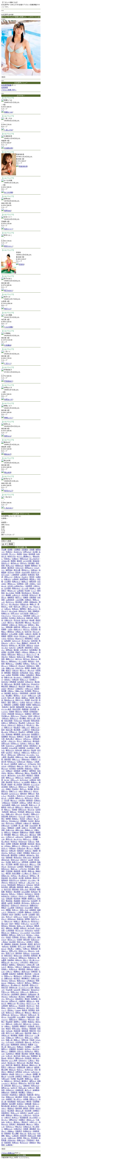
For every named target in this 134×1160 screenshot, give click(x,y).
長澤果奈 (31, 1010)
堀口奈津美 (19, 622)
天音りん (31, 841)
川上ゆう (25, 577)
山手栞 (3, 741)
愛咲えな (7, 832)
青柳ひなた (21, 1140)
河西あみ (12, 848)
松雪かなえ (13, 969)
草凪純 (11, 711)
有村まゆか (21, 1101)
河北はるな (29, 930)
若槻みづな (5, 876)
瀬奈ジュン (16, 759)
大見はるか (12, 1140)
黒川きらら (10, 602)
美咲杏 (30, 944)
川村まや (15, 670)
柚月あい (11, 773)
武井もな (12, 980)
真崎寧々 (17, 1021)
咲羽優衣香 (24, 1117)
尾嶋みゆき (26, 990)
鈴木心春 (18, 750)
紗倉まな (7, 579)
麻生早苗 (4, 686)
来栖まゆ (29, 969)
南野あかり (23, 958)
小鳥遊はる (30, 980)
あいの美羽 (33, 1117)
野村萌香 (15, 675)
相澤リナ (18, 597)
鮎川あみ (29, 707)
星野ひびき (22, 809)
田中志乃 (17, 1081)
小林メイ (9, 971)
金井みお (5, 946)
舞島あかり (21, 885)
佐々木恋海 (18, 784)
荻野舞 (27, 919)
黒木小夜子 (10, 739)
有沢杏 (22, 818)
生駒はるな (21, 1008)
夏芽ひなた (21, 980)
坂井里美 (36, 857)
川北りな (20, 1051)
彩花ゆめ (9, 734)
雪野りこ (15, 702)
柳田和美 (20, 887)
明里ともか (15, 992)
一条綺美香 (15, 574)
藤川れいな (26, 921)
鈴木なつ (15, 1117)
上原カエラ (16, 595)
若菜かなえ (35, 903)
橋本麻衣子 (26, 978)
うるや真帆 (8, 327)
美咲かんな (19, 777)
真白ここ (4, 1051)
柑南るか (9, 1115)
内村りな (4, 821)
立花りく (9, 1122)
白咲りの (31, 1088)
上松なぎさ (19, 837)
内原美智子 (5, 1113)
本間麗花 (26, 853)
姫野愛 (8, 818)
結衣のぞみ (26, 901)
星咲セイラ (34, 985)
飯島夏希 (17, 734)
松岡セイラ (35, 752)
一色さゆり (8, 508)
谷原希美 (13, 764)
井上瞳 (27, 736)
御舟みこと (18, 1115)
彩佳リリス (35, 853)
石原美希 (28, 586)
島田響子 (22, 1092)
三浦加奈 (22, 855)
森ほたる (12, 1069)
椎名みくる (12, 590)
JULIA (16, 636)
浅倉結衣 (26, 1085)
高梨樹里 (7, 1133)
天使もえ (17, 752)
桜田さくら (14, 718)
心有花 (22, 702)
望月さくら (12, 939)
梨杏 (3, 730)
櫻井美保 (15, 889)
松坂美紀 (11, 960)
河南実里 (34, 971)
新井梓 (24, 871)
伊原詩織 (11, 714)
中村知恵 (21, 812)
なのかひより (14, 793)
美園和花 (12, 1051)
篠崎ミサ (33, 604)
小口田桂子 (30, 748)
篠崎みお (28, 912)
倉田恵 (36, 1067)
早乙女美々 (12, 796)
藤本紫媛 (23, 844)
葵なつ (25, 960)
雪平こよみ (22, 946)
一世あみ (4, 942)
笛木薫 (30, 789)
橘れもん (28, 622)
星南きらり (13, 787)
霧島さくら (19, 798)
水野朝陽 (29, 732)
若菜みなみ (12, 919)
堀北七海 (9, 730)
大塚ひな (17, 577)
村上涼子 (36, 622)
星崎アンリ (13, 791)
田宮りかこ (8, 246)
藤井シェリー (33, 609)
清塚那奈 (7, 944)
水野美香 (25, 862)
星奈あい (11, 1010)
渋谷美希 (33, 709)
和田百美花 (35, 720)
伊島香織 (12, 682)
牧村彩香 (18, 1108)
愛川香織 (17, 730)
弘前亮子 (28, 837)
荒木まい (12, 894)
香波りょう (33, 805)
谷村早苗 (34, 641)
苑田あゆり (21, 964)
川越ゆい (18, 949)
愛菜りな (4, 791)
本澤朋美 (28, 691)
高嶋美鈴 (4, 1104)
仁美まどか (30, 723)
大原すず (20, 983)
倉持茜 (16, 864)
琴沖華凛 (34, 1138)
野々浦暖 (15, 1133)
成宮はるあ (5, 860)
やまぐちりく (6, 615)
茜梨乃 (3, 907)
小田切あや (12, 766)
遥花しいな (21, 926)
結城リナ (17, 921)
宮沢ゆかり (29, 894)
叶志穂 (27, 590)
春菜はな (15, 609)
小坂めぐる (13, 625)
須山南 (11, 1074)
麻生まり (28, 1012)
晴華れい (36, 983)
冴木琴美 (26, 955)
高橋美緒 (25, 709)
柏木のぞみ (12, 556)
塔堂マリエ (19, 700)
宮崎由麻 (28, 1104)
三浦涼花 (32, 780)
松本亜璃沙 (33, 650)
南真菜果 (17, 871)
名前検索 (4, 87)
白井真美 (20, 682)
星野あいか (19, 1012)
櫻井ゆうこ (26, 570)
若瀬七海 (29, 618)
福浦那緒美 (15, 1044)
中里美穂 (9, 871)
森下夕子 (37, 944)
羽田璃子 (17, 914)
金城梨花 (36, 1090)
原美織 (35, 837)
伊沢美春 (28, 1110)
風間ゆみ (34, 565)
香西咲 (13, 561)
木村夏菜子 (35, 734)
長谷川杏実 (16, 709)
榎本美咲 (22, 969)
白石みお (29, 885)
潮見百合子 (5, 905)
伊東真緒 (15, 844)
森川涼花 (34, 736)
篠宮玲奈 (28, 974)
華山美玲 (22, 723)
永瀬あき (15, 558)
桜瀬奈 (21, 1035)
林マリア (37, 803)
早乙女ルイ (23, 636)
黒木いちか (10, 565)
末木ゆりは (29, 1069)
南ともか (31, 670)
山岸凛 (10, 903)
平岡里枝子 (8, 381)
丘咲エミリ (18, 917)
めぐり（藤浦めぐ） (24, 556)
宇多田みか (19, 907)
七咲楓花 (17, 549)
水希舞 (8, 844)
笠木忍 (25, 746)
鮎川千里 (7, 889)
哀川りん (26, 629)
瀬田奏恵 (32, 1129)
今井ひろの (19, 568)
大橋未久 (28, 600)
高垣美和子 (19, 999)
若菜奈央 (28, 878)
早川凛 (6, 800)
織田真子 (4, 634)
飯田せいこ (13, 1006)
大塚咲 (21, 634)
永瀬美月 (18, 1076)
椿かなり (13, 800)
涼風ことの (26, 727)
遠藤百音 (22, 1094)
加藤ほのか (34, 905)
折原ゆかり (30, 666)
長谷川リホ (35, 572)
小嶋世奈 (22, 1001)
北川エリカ (16, 641)
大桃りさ (36, 716)
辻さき (35, 766)
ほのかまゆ (26, 734)
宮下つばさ (5, 574)
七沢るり (34, 627)
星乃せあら (8, 290)
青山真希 (36, 1076)
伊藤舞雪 (12, 1049)
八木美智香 (10, 930)
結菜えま (22, 882)
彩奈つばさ (27, 857)
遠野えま (32, 1081)
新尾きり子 (10, 1012)
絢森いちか (16, 805)
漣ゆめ (17, 698)
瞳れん (27, 773)
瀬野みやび (13, 1120)
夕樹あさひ (6, 803)
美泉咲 (31, 698)
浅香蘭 (35, 1074)
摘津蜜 (16, 928)
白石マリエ (12, 1008)
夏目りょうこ (17, 1085)
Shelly (11, 923)
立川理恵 (7, 588)
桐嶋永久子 (13, 686)
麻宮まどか (10, 750)
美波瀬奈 (17, 901)
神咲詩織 (9, 627)
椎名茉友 (9, 901)
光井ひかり (33, 917)
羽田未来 (26, 784)
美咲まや (23, 1015)
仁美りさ (9, 1056)
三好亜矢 (20, 866)
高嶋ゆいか (29, 830)
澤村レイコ (8, 577)
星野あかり (29, 568)
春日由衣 (36, 741)
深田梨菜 (17, 771)
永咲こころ (14, 780)
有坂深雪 (17, 1031)
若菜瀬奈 (13, 946)
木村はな (5, 718)
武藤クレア (34, 613)
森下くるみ (5, 1044)
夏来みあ (25, 1065)
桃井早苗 (28, 1033)
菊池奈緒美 (21, 1124)
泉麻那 (25, 597)
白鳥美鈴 (20, 768)
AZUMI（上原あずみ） (16, 586)
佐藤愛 (22, 704)
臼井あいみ (13, 958)
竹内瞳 (13, 1079)
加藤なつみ (8, 112)
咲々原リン (18, 1099)
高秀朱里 (34, 955)
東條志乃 (11, 1072)
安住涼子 (32, 636)
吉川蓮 (21, 878)
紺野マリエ (19, 1037)
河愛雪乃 (4, 964)
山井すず (14, 1088)
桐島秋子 (23, 1026)
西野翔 (10, 636)
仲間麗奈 (23, 821)
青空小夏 (17, 570)
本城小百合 (35, 730)
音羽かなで (8, 491)
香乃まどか (24, 1142)
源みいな (28, 1042)
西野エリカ (32, 937)
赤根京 (8, 789)
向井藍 (8, 862)
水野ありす (8, 399)
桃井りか (4, 850)
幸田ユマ (18, 967)
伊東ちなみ (5, 825)
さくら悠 (25, 588)
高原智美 (7, 1142)
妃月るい (28, 1049)
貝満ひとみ (19, 757)
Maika (25, 554)
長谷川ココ (21, 796)
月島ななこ (26, 846)
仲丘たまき (24, 864)
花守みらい (15, 1015)
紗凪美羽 (12, 974)
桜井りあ (17, 606)
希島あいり (33, 652)
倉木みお (29, 926)
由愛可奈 (17, 627)
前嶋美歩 (36, 611)
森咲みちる (30, 812)
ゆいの (6, 764)
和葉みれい (29, 768)
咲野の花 (25, 1040)
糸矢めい (7, 679)
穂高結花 (4, 880)
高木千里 (4, 987)
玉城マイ (25, 828)
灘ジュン (29, 848)
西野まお (12, 935)
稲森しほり (10, 814)
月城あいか (10, 1037)
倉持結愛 (32, 757)
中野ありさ (13, 732)
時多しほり (23, 1088)
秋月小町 (31, 1106)
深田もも (7, 436)
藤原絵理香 (20, 707)
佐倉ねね (26, 967)
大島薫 (35, 839)
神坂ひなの (34, 962)
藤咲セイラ (16, 846)
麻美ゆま (11, 631)
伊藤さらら (26, 752)
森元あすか (35, 990)
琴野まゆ (29, 657)
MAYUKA (4, 682)
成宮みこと (30, 1120)
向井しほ (11, 807)
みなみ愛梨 (26, 891)
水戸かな (36, 1042)
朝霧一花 (9, 1040)
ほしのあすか (34, 558)
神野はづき (5, 962)
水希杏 (29, 803)
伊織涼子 (34, 759)
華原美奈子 (29, 866)
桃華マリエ (8, 727)
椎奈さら (36, 1012)
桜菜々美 (11, 698)
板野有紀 (9, 570)
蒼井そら (11, 622)
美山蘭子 (9, 695)
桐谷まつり (5, 933)
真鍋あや (32, 1142)
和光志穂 (26, 720)
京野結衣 (18, 823)
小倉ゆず (28, 634)
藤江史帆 (4, 1069)
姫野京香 (32, 581)
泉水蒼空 (20, 1049)
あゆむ (36, 707)
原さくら (32, 1097)
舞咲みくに (12, 584)
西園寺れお (24, 832)
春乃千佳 (31, 1083)
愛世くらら (29, 1037)
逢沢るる (32, 834)
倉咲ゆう (31, 625)
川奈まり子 (12, 725)
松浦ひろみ (26, 684)
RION (11, 914)
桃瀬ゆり (17, 971)
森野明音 (32, 771)
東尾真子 (9, 891)
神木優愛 (7, 834)
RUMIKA (12, 618)
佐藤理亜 (20, 974)
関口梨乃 (17, 727)
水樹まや (23, 928)
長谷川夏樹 (16, 873)
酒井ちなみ (8, 684)
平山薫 (3, 549)
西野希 (19, 1138)
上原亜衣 (23, 574)
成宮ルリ (18, 739)
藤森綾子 (25, 643)
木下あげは (5, 994)
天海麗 (31, 549)
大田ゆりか (10, 1090)
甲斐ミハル (5, 992)
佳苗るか (34, 570)
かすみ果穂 (13, 634)
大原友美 (31, 1026)
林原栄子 (29, 775)
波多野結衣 (24, 579)
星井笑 (36, 894)
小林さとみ (29, 688)
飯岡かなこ (10, 663)
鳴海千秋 (32, 1031)
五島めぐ (29, 1092)
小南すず (7, 1117)
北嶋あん (11, 1131)
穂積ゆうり (8, 1081)
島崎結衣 (11, 828)
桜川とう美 (31, 718)
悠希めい (26, 663)
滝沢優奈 (31, 563)
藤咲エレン (5, 985)
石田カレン (10, 1126)
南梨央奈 (15, 673)
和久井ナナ (30, 725)
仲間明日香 (21, 1067)
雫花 (36, 1069)
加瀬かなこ (34, 992)
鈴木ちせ (12, 853)
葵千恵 (36, 789)
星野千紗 (36, 714)
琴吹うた (26, 1138)
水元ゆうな (18, 552)
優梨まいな (30, 1001)
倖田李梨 (7, 759)
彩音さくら (23, 951)
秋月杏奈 (4, 887)
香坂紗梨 (32, 1028)
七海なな (7, 609)
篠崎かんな (8, 1129)
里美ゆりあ (24, 604)
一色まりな (12, 741)
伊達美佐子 (14, 1094)
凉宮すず (23, 860)
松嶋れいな (5, 613)
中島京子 (20, 894)
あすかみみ (24, 780)
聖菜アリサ (10, 953)
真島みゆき (26, 759)
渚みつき (23, 1133)
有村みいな (23, 1106)
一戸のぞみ (23, 869)
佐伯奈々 (32, 588)
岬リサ (3, 755)
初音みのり (23, 611)
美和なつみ (12, 755)
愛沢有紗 (25, 1053)
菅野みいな (26, 627)
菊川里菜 (17, 684)
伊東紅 (22, 675)
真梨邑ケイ (32, 898)
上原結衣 (15, 579)
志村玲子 (28, 777)
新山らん (34, 659)
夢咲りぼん (16, 1028)
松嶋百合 (4, 1074)
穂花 (29, 611)
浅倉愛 (35, 850)
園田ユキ (9, 1024)
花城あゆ (15, 832)
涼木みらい (27, 739)
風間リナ (4, 1049)
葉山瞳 (36, 848)
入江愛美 (7, 581)
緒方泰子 (17, 978)
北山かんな (24, 905)
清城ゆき (23, 994)
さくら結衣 (23, 661)
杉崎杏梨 (22, 748)
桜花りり (36, 1104)
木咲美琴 (23, 1136)
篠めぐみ (20, 766)
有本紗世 (5, 812)
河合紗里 (22, 1006)
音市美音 (34, 629)
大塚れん (22, 803)
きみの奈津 (33, 825)
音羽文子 (11, 1058)
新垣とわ (18, 960)
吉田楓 (25, 1099)
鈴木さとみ (23, 625)
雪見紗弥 (36, 561)
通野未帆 (12, 887)
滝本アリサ (21, 935)
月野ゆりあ (5, 1015)
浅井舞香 (7, 693)
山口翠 (30, 1113)
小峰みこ (7, 1026)
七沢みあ (9, 1031)
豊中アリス (10, 1033)
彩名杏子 (5, 707)
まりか (24, 695)
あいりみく (15, 962)
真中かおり (29, 798)
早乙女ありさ (14, 821)
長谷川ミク (5, 563)
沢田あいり (15, 743)
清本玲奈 (18, 953)
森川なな (14, 1083)
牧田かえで (21, 725)
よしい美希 (13, 1060)
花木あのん (30, 855)
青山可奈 (22, 686)
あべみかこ (18, 677)
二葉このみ (8, 130)
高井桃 (35, 634)
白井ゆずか (5, 896)
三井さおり (35, 1072)
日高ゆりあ (21, 761)
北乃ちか (11, 572)
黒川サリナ (30, 1006)
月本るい (14, 876)
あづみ (6, 780)
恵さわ (35, 791)
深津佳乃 (23, 1044)
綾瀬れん (25, 698)
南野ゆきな (13, 723)
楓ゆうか (15, 834)
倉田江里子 (31, 946)
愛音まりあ (18, 955)
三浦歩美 (15, 1136)
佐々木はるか (14, 604)
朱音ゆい (7, 558)
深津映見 (20, 584)
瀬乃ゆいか (15, 563)
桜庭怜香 (30, 1094)
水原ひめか (13, 996)
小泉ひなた (27, 1115)
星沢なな (23, 563)
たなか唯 (11, 1076)
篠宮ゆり (31, 661)
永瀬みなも (27, 1126)
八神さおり (27, 976)
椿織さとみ (12, 1003)
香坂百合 (20, 919)
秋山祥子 (22, 732)
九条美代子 (10, 1053)
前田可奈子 (8, 955)
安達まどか (35, 939)
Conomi (18, 1010)
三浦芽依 (9, 1145)
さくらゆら (30, 755)
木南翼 (25, 1129)
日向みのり (23, 1060)
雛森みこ (34, 782)
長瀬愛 (10, 549)
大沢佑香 (25, 595)
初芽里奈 (31, 844)
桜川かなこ (35, 921)
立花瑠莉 (31, 914)
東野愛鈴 (7, 673)
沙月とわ (26, 1072)
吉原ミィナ (35, 615)
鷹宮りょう (21, 654)
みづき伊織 (8, 192)
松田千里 (9, 1065)
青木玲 (31, 577)
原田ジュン (15, 716)
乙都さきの (18, 1024)
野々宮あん (21, 1003)
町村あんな (12, 761)
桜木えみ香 (5, 855)
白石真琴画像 (6, 85)
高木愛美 (15, 1026)
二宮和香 (20, 912)
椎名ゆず (7, 454)
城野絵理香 (30, 996)
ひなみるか (30, 796)
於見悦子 (20, 1104)
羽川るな (4, 980)
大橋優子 (36, 1110)
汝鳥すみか (27, 741)
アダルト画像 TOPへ (8, 90)
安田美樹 (27, 615)
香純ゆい (15, 818)
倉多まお (26, 750)
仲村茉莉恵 (24, 693)
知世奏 (31, 1053)
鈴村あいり (13, 645)
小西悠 (25, 602)
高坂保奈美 (23, 166)
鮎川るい (15, 693)
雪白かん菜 (19, 1110)
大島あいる (19, 631)
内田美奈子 (33, 746)
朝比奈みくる (9, 700)
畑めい (8, 1136)
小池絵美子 (19, 688)
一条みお (28, 1074)
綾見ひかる (21, 657)
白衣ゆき (23, 880)
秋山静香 (34, 773)
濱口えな (31, 951)
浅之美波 (29, 1063)
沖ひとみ (36, 631)
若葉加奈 (15, 944)
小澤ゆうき (10, 837)
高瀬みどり (27, 1076)
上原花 (8, 675)
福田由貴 (25, 1031)
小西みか (29, 818)
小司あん (7, 846)
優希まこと (10, 777)
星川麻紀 (22, 718)
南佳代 (8, 1028)
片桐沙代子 (18, 1129)
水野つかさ (15, 613)
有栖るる (15, 1142)
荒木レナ (36, 873)
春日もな (12, 736)
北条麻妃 (18, 663)
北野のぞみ (21, 755)
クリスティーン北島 (26, 987)
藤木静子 (25, 1081)
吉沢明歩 (4, 618)
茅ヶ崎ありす (16, 985)
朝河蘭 (3, 691)
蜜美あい (17, 695)
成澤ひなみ (26, 971)
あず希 (24, 914)
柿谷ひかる (13, 882)
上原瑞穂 (18, 746)
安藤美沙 (28, 714)
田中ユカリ (10, 999)
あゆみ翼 (24, 805)
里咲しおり (24, 834)
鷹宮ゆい (11, 967)
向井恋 (36, 930)
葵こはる (4, 732)
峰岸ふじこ (27, 839)
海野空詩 (31, 896)
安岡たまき (32, 1015)
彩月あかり (19, 714)
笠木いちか (32, 1133)
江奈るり (14, 896)
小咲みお (25, 652)
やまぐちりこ (17, 615)
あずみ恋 (31, 928)
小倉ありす (27, 823)
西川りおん (10, 823)
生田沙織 (4, 816)
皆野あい (33, 876)
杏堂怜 (21, 264)
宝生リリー (8, 229)
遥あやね (4, 1060)
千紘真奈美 (30, 1017)
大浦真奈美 (8, 148)
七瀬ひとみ (12, 1138)
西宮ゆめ (12, 926)
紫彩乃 (8, 670)
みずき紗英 (24, 613)
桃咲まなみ (24, 558)
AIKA (20, 791)
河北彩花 (28, 1058)
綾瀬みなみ (19, 565)
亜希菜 (27, 668)
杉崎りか (26, 949)
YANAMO (4, 1094)
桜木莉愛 (32, 554)
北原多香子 (30, 675)
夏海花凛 (34, 949)
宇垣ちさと (25, 923)
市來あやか (12, 912)
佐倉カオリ (18, 629)
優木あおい (13, 661)
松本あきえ (29, 1051)
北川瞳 (35, 552)
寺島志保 (15, 679)
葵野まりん (5, 1088)
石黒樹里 (32, 910)
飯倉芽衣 (17, 1065)
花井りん (31, 743)
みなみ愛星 (29, 907)
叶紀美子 (15, 789)
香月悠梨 (18, 602)
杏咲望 (25, 711)
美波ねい (29, 761)
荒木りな (34, 663)
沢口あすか (35, 684)
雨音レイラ (24, 679)
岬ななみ (31, 1019)
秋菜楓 (17, 593)
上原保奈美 (10, 600)
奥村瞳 (14, 809)
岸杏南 (19, 939)
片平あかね (32, 764)
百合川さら (10, 746)
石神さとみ (35, 978)
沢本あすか (29, 682)
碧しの (36, 818)
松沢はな (11, 638)
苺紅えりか (8, 921)
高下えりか (19, 930)
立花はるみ (21, 848)
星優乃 (17, 652)
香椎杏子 (20, 736)
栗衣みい (17, 1122)
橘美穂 (17, 1053)
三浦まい (31, 1060)
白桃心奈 (12, 850)
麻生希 (19, 561)
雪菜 (9, 702)
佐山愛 (31, 620)
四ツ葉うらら (34, 960)
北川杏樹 (11, 652)
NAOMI (31, 821)
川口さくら (23, 896)
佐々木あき (5, 841)
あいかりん (18, 839)
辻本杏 (38, 809)
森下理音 (22, 645)
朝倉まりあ (8, 677)
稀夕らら (23, 789)
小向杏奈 (21, 800)
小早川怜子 (24, 650)
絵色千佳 (28, 631)
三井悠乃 (36, 912)
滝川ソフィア (31, 654)
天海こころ (24, 992)
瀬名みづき (29, 807)
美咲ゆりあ (13, 987)
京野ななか (27, 552)
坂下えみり (30, 1008)
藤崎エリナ (10, 659)
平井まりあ (18, 720)
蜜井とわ (9, 839)
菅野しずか (13, 951)
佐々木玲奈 (13, 878)
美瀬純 (28, 704)
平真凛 (31, 1040)
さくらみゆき (25, 933)
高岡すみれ (35, 967)
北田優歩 (25, 549)
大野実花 (18, 1072)
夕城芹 (19, 853)
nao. (30, 606)
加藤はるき (5, 1092)
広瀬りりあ (10, 830)
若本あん (25, 1028)
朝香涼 (17, 923)
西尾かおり (16, 588)
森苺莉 (25, 1108)
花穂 (26, 825)
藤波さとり (33, 1065)
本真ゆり (9, 552)
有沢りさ (7, 309)
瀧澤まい (28, 983)
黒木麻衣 (34, 999)
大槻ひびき (8, 620)
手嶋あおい (12, 983)
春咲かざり (19, 807)
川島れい (11, 691)
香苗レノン (8, 976)
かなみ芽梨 (13, 748)
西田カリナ (23, 787)
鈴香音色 (31, 574)
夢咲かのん (23, 1083)
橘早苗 (28, 1101)
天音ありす (15, 905)
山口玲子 (9, 752)
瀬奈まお (13, 812)
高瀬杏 (31, 832)
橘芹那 (8, 873)
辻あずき (12, 647)
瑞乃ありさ (12, 1063)
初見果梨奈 (12, 1101)
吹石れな (14, 841)
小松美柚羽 (15, 994)
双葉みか (12, 657)
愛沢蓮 (16, 650)
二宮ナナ (7, 363)
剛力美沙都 (5, 1106)
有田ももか (35, 1085)
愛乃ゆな (22, 996)
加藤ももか (8, 978)
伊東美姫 (32, 597)
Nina (26, 757)
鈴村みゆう (13, 816)
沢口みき (22, 666)
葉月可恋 (17, 1056)
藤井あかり (18, 976)
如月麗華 (12, 1104)
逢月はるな (12, 775)
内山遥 (33, 750)
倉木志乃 (14, 1106)
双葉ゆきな (32, 958)
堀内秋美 (29, 800)
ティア (33, 590)
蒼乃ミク (28, 1090)
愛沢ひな (18, 711)
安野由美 (36, 739)
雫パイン (12, 554)
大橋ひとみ (32, 695)
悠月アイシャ (31, 1003)
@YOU (3, 714)
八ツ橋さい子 (26, 873)
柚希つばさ (19, 1033)
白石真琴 (34, 901)
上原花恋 (20, 590)
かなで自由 (35, 933)
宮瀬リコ (4, 723)
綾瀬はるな (36, 704)
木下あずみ (26, 641)
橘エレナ (23, 670)
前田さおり (5, 869)
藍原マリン (16, 862)
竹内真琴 (15, 803)
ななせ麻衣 (21, 1017)
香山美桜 (11, 757)
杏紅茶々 (11, 949)
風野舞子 (23, 609)
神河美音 (32, 889)
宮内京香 (7, 1085)
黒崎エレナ (30, 686)
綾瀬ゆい (12, 964)
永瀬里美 (32, 862)
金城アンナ (22, 764)
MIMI (30, 716)
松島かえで (16, 581)
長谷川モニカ (14, 880)
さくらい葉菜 (6, 709)
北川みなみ (12, 866)
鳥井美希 (25, 985)
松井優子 (31, 787)
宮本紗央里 (24, 673)
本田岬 (27, 700)
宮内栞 (36, 866)
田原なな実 (32, 1136)
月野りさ (25, 606)
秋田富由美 (12, 885)
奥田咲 (19, 554)
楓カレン (29, 1124)
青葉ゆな (31, 1021)
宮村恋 (8, 937)
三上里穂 (11, 907)
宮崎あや (9, 771)
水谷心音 (33, 643)
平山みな (23, 716)
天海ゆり (37, 800)
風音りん (14, 869)
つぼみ (10, 629)
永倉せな (28, 850)
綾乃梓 (12, 707)
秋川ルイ (17, 782)
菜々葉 (21, 825)
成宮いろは (24, 910)
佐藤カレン (15, 933)
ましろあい (32, 880)
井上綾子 (26, 814)
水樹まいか (5, 1035)
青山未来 (7, 472)
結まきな (36, 1049)
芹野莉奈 (15, 937)
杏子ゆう (23, 937)
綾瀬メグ (25, 581)
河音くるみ (24, 889)
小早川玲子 (24, 962)
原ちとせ (18, 814)
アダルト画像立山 (7, 1153)
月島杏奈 (9, 898)
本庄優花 (31, 869)
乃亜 (26, 584)
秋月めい (29, 935)
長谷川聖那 (8, 720)
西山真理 (9, 1021)
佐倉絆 (10, 784)
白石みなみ (23, 841)
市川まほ (17, 620)
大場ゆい (32, 584)
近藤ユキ (29, 1067)
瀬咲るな (9, 928)
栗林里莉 (7, 704)
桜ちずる (31, 809)
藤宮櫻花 (14, 855)
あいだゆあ (10, 593)
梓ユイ (19, 741)
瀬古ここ (32, 864)
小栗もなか (12, 1067)
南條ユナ (17, 1040)
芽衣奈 (17, 572)
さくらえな (35, 784)
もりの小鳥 (34, 923)
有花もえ (26, 953)
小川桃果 (14, 825)
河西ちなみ (5, 743)
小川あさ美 (5, 561)
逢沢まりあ (21, 1063)
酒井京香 (26, 939)
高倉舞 (33, 668)
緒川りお (18, 659)
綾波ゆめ (36, 823)
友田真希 (7, 641)
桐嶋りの (31, 793)
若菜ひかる (21, 618)
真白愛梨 (17, 891)
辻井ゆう (23, 743)
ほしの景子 (35, 846)
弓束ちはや (5, 1079)
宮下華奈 (9, 864)
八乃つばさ (10, 1042)
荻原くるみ (26, 1056)
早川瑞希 (32, 828)
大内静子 (29, 942)
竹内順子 (32, 679)
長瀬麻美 (4, 736)
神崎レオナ (8, 418)
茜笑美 (27, 999)
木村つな (28, 766)
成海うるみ (19, 830)
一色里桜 (11, 798)
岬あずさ (18, 1126)
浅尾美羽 (20, 850)
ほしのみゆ (13, 611)
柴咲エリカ (35, 727)
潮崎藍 (8, 910)
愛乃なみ (26, 659)
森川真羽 (18, 1097)
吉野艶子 (25, 771)
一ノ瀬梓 (36, 1047)
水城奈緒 (4, 625)
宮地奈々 (4, 969)
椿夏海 (30, 1044)
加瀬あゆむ (33, 602)
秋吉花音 (23, 944)
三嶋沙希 (20, 647)
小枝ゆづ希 (30, 964)
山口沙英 (17, 990)
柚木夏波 (14, 1035)
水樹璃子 (9, 1099)
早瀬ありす (13, 666)
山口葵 (30, 860)
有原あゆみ (32, 994)
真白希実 (9, 782)
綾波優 (27, 565)
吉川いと (4, 848)
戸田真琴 (4, 914)
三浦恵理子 (27, 677)
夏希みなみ (19, 773)
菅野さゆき (12, 654)
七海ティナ (33, 1122)
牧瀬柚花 (34, 1056)
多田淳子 (23, 1113)
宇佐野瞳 (36, 1101)
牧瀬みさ (20, 1047)
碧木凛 (36, 885)
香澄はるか (18, 857)
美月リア (9, 917)
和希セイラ (33, 1099)
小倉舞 (17, 828)
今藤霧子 (22, 1120)
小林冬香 (32, 693)
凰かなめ (4, 923)
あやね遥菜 (6, 805)
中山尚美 (9, 990)
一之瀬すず (26, 730)
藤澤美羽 (11, 568)
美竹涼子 (11, 688)
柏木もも (36, 1058)
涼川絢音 (4, 787)
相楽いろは (19, 691)
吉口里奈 (12, 942)
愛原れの (11, 1108)
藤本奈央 (23, 793)
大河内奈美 (19, 1042)
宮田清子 (12, 1124)
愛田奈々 (32, 579)
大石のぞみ (19, 668)
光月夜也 (12, 768)
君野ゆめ (7, 210)
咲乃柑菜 (11, 1110)
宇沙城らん (5, 716)
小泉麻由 (7, 345)
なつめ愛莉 (26, 782)
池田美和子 (29, 647)
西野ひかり (13, 1019)
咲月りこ (20, 1069)
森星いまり (29, 887)
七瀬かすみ (30, 816)
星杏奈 (36, 688)
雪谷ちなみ (15, 860)
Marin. (31, 673)
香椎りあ (31, 871)
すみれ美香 (12, 1017)
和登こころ (15, 1113)
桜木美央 (17, 898)
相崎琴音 (11, 597)
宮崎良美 (14, 1092)
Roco (18, 643)
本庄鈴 (25, 1097)
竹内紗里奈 (33, 711)
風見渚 (24, 1010)
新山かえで (19, 638)
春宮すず (36, 878)
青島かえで (28, 791)
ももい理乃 (21, 775)
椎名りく (7, 809)
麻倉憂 (8, 595)
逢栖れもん (29, 1079)
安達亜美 (17, 903)
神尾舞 (24, 898)
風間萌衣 (4, 935)
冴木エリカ (29, 1035)
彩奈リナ (15, 910)
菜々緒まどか (23, 876)
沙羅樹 (24, 1021)
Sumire (25, 917)
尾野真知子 (29, 638)
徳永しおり (12, 1047)
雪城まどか (10, 1097)
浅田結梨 (9, 857)
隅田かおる (19, 1058)
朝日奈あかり (26, 593)
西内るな (4, 926)
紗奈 (10, 606)
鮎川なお (25, 620)
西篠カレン (23, 1019)
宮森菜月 (18, 1131)
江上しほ (22, 816)
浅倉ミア (36, 1033)
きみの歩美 (26, 572)
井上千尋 (34, 700)
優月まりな (27, 1024)
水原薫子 (28, 1047)
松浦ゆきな (27, 1131)
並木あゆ (34, 891)
